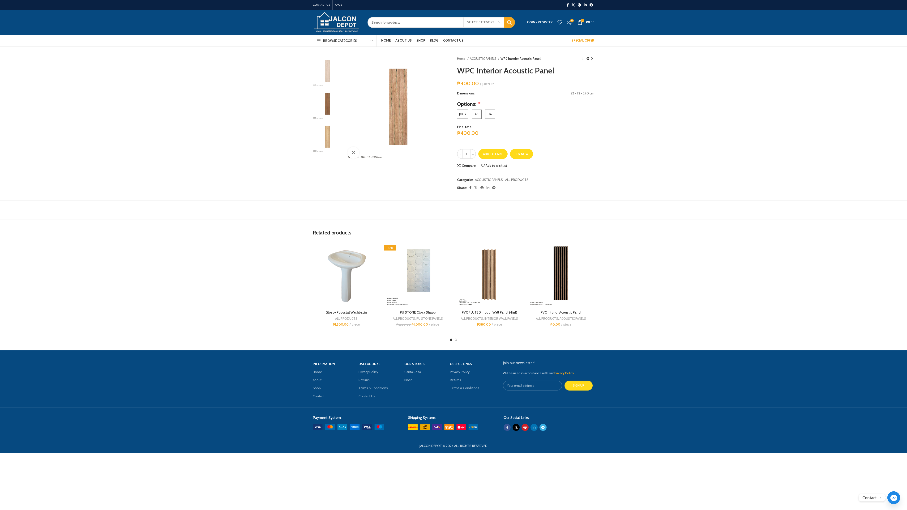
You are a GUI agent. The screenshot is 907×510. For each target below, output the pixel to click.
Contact (319, 396)
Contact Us (367, 396)
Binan (408, 380)
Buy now (521, 154)
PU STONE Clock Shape (418, 312)
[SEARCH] (509, 22)
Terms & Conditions (373, 388)
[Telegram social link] (591, 5)
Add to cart (493, 154)
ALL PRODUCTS (517, 180)
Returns (364, 380)
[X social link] (573, 5)
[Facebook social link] (567, 5)
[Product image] (417, 274)
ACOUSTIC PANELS (483, 58)
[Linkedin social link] (585, 5)
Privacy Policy (368, 372)
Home (461, 58)
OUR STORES (414, 364)
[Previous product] (582, 58)
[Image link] (348, 427)
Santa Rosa (412, 372)
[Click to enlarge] (353, 153)
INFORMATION (324, 364)
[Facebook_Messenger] (893, 497)
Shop (317, 388)
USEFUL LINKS (370, 364)
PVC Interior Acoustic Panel (561, 312)
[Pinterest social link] (579, 5)
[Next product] (592, 58)
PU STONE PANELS (429, 318)
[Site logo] (336, 22)
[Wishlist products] (560, 22)
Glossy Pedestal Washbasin (346, 312)
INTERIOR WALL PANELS (501, 318)
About (317, 380)
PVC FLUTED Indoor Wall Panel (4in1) (489, 312)
